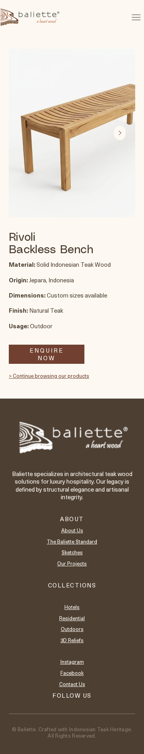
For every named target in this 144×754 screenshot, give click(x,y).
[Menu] (136, 17)
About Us (72, 530)
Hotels (72, 607)
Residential (72, 618)
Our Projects (72, 563)
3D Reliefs (72, 640)
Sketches (72, 552)
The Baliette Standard (72, 541)
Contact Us (72, 684)
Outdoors (72, 629)
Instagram (72, 661)
